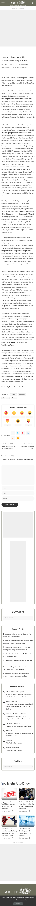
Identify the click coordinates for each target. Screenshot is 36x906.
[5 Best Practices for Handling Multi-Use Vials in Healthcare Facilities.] (26, 821)
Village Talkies (10, 701)
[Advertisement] (18, 28)
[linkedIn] (28, 433)
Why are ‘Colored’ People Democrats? (18, 719)
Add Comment (24, 64)
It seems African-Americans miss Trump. (18, 726)
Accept (18, 903)
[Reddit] (13, 438)
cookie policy (23, 900)
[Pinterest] (23, 433)
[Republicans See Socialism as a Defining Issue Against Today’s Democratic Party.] (9, 821)
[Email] (18, 438)
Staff (5, 64)
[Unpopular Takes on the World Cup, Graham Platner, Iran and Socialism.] (9, 794)
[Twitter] (18, 433)
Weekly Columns (22, 67)
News (14, 67)
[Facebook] (13, 433)
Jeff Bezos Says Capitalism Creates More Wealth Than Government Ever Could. (19, 695)
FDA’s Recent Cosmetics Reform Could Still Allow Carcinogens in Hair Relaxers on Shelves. (19, 706)
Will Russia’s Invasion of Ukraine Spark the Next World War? (19, 734)
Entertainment (7, 67)
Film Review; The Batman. (14, 743)
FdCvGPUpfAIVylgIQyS (14, 691)
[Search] (33, 3)
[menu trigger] (4, 3)
